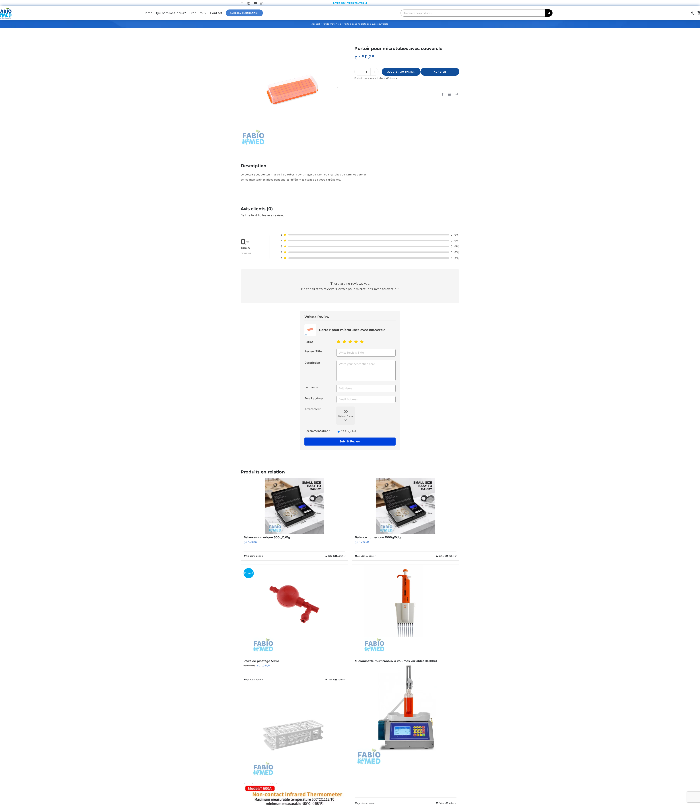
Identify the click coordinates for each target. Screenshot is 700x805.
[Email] (456, 94)
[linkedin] (261, 3)
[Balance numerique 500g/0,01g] (294, 506)
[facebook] (242, 3)
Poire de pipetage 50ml (261, 661)
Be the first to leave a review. (262, 215)
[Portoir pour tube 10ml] (294, 733)
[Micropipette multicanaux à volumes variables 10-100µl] (405, 610)
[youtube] (255, 3)
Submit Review (350, 442)
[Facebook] (443, 94)
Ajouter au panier (401, 71)
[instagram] (248, 3)
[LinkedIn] (449, 94)
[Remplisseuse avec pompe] (405, 715)
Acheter (440, 71)
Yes (343, 431)
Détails (331, 679)
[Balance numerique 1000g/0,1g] (405, 506)
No (354, 431)
